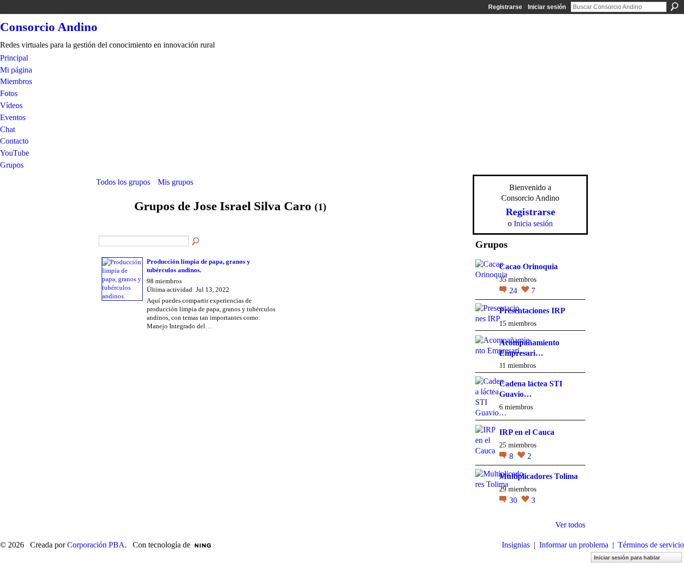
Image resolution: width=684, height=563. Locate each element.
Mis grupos (175, 182)
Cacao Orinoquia (528, 266)
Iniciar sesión (547, 7)
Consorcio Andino (49, 27)
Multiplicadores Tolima (538, 476)
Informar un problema (573, 544)
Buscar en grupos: (196, 241)
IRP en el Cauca (526, 432)
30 (514, 500)
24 (514, 290)
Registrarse (505, 7)
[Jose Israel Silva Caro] (112, 225)
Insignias (516, 544)
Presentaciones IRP (532, 310)
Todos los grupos (123, 182)
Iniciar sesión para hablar (627, 557)
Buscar (674, 6)
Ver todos (570, 524)
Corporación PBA (96, 544)
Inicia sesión (533, 223)
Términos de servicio (651, 544)
